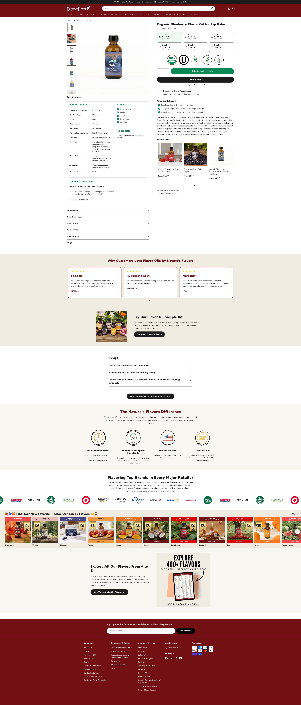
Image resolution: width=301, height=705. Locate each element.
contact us (177, 191)
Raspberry (175, 545)
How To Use (73, 236)
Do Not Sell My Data (93, 676)
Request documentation (78, 199)
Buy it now (195, 79)
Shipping (186, 85)
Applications (73, 230)
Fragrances (92, 15)
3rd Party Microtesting (148, 686)
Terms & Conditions (92, 666)
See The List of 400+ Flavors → (109, 592)
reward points (171, 193)
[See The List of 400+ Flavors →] (183, 580)
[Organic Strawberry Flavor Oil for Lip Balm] (170, 154)
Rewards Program (145, 658)
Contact (87, 651)
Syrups (118, 15)
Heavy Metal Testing (147, 690)
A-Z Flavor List (168, 15)
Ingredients (130, 15)
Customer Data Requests (95, 680)
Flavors (79, 15)
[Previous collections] (4, 531)
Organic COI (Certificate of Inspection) (149, 681)
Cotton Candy (154, 15)
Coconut (146, 545)
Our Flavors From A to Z (121, 648)
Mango (118, 545)
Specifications (74, 97)
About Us (181, 15)
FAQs (69, 243)
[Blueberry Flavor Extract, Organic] (195, 154)
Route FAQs (143, 673)
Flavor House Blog (119, 651)
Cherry (229, 545)
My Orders (142, 648)
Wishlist (141, 651)
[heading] (79, 8)
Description (72, 223)
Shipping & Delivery (146, 666)
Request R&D (90, 655)
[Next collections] (297, 531)
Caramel (202, 545)
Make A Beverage (118, 665)
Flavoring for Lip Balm (82, 20)
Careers (87, 662)
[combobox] (158, 8)
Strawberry (9, 545)
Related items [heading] (163, 139)
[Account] (229, 8)
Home (69, 20)
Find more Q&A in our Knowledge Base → (150, 396)
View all (295, 514)
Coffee (142, 15)
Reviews (141, 662)
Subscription (143, 655)
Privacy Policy (90, 669)
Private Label (90, 658)
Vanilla (35, 545)
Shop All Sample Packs (149, 334)
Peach (90, 545)
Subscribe (185, 631)
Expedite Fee (144, 676)
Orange (257, 545)
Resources (193, 15)
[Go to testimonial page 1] (149, 300)
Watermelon (287, 545)
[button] (233, 8)
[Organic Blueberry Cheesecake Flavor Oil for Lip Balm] (221, 154)
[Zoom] (113, 58)
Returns (141, 669)
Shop (70, 15)
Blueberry (64, 545)
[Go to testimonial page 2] (151, 300)
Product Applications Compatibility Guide (120, 656)
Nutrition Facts (74, 217)
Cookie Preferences (92, 673)
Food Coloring (107, 15)
